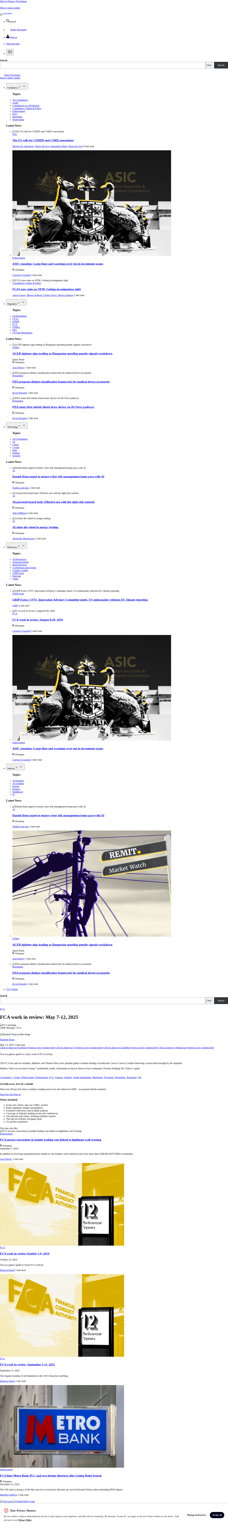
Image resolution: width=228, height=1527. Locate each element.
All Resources (19, 559)
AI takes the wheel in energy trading (35, 527)
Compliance (12, 88)
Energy (16, 786)
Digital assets (27, 1077)
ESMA (15, 321)
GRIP (15, 605)
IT (13, 794)
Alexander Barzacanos (23, 538)
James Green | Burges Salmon (27, 295)
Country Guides (20, 570)
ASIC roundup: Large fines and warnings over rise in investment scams (57, 263)
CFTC (15, 318)
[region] (114, 1515)
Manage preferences (196, 1515)
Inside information (82, 1077)
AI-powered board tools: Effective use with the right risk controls (53, 502)
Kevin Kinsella (19, 393)
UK (139, 1077)
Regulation (12, 304)
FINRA (16, 327)
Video (15, 578)
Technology (12, 427)
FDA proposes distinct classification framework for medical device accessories (61, 381)
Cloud (15, 444)
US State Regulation (22, 332)
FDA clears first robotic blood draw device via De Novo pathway (53, 407)
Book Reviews (19, 565)
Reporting (17, 116)
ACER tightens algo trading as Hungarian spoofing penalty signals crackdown (62, 353)
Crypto (15, 447)
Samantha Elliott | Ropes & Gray (66, 146)
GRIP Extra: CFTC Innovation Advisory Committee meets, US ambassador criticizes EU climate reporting (80, 599)
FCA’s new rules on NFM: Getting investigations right (46, 289)
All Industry (18, 780)
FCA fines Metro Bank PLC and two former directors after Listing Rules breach (51, 1475)
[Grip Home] (6, 1501)
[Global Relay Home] (24, 1501)
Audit (15, 102)
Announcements (20, 562)
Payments (109, 1077)
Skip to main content (10, 8)
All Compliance (20, 100)
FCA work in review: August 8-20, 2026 (37, 619)
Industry (11, 768)
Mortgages (97, 1077)
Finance (16, 789)
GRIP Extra (18, 573)
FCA (14, 324)
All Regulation (19, 316)
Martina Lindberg (8, 1495)
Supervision (18, 119)
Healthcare (17, 792)
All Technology (20, 439)
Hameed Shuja (7, 1039)
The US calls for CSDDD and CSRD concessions (43, 140)
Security (16, 455)
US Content (12, 989)
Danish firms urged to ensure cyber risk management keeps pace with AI (58, 476)
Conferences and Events (24, 567)
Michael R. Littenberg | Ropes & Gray (31, 146)
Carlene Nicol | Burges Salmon (58, 295)
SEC (14, 330)
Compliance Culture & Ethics (26, 108)
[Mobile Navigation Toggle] (10, 52)
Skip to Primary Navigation (13, 1)
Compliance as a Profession (25, 105)
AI (13, 442)
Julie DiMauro (19, 513)
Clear (209, 65)
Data (14, 450)
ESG (14, 114)
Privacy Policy (25, 1520)
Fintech (16, 453)
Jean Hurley (18, 367)
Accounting (18, 783)
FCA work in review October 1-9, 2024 (24, 1253)
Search (3, 60)
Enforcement (18, 111)
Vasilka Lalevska (20, 488)
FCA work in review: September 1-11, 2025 (27, 1364)
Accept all (217, 1515)
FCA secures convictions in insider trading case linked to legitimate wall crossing (50, 1139)
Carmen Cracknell (21, 275)
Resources (12, 547)
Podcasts (16, 576)
